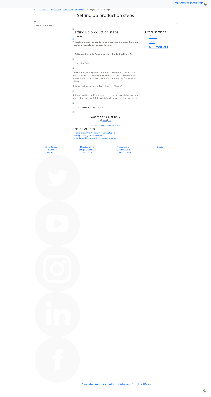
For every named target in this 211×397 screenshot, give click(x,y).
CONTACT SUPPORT (195, 3)
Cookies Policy (101, 384)
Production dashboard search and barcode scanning (94, 138)
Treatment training (124, 149)
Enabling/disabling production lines (87, 135)
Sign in (160, 147)
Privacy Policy (87, 384)
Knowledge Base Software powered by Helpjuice (105, 395)
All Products (43, 9)
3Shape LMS (56, 9)
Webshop (51, 152)
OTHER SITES (180, 3)
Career (51, 149)
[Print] (73, 39)
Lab (152, 41)
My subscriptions (87, 147)
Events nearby (87, 152)
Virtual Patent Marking (141, 384)
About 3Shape (51, 147)
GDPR (111, 384)
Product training (124, 147)
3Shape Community (87, 149)
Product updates (124, 152)
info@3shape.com (123, 384)
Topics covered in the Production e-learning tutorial (94, 133)
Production (68, 9)
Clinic (153, 36)
